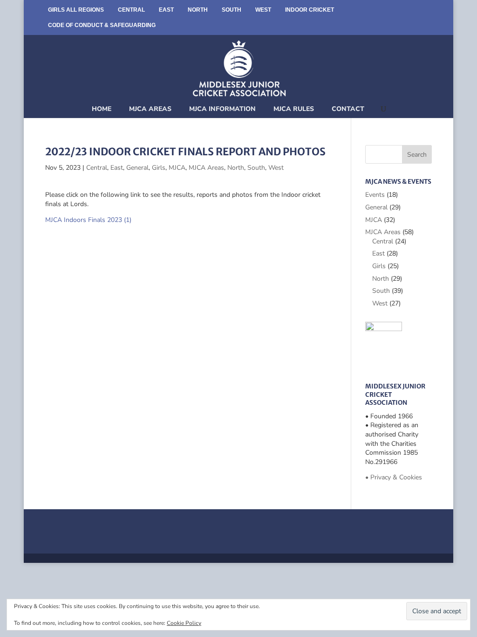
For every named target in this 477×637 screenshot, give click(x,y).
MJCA (177, 167)
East (166, 10)
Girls (158, 167)
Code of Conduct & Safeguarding (102, 25)
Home (101, 108)
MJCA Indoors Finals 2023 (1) (88, 219)
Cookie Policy (184, 623)
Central (131, 10)
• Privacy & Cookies (393, 477)
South (231, 10)
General (137, 167)
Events (375, 194)
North (198, 10)
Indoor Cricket (309, 10)
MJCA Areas (150, 108)
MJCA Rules (293, 108)
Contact (348, 108)
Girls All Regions (76, 10)
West (263, 10)
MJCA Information (222, 108)
